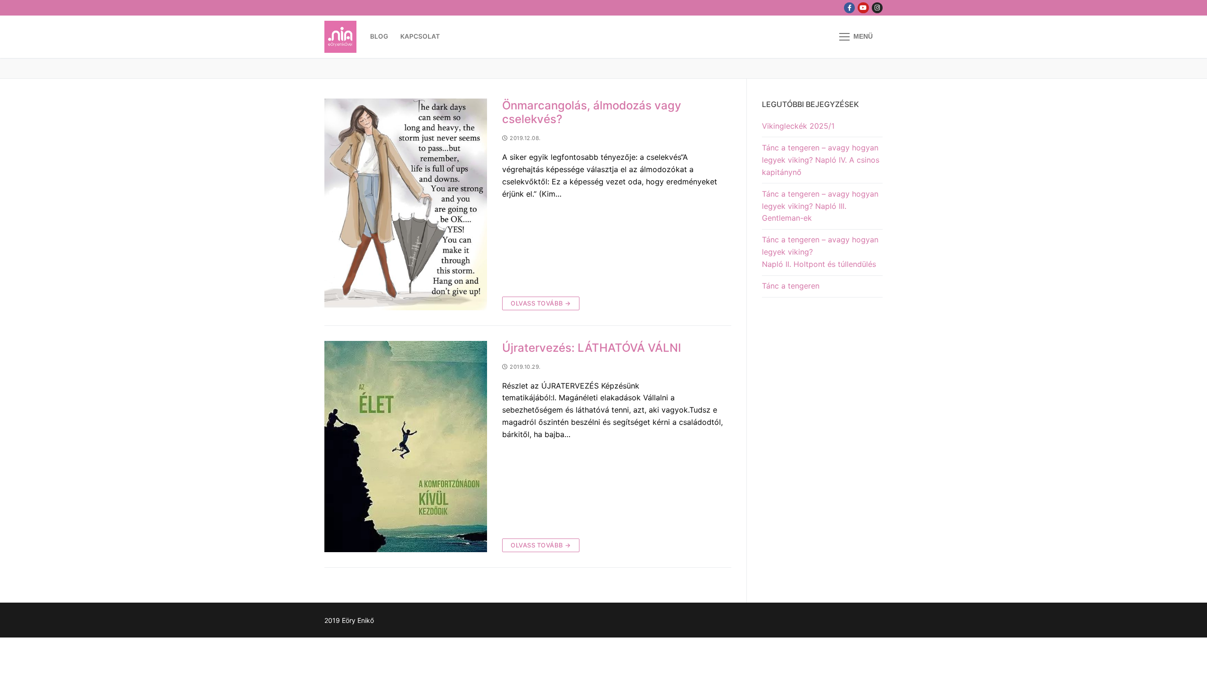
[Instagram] (877, 7)
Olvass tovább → (541, 303)
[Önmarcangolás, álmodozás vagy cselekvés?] (405, 204)
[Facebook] (849, 7)
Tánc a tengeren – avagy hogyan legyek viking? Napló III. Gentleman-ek (820, 206)
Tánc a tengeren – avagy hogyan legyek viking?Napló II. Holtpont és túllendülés (820, 252)
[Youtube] (863, 7)
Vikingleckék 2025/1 (798, 126)
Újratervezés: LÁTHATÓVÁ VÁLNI (591, 348)
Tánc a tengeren (790, 285)
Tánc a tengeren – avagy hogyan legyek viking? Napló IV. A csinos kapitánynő (820, 160)
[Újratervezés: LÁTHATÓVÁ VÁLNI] (405, 447)
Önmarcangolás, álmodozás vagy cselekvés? (591, 112)
